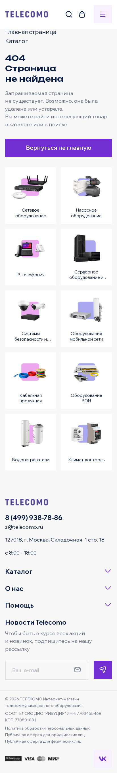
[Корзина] (82, 14)
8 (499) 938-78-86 (33, 517)
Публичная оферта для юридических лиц (45, 734)
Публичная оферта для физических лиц (43, 741)
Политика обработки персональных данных (47, 728)
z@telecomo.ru (24, 527)
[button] (58, 571)
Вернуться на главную (58, 147)
